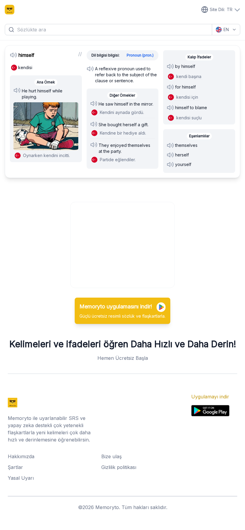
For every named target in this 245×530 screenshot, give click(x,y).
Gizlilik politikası (118, 467)
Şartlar (15, 467)
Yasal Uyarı (21, 478)
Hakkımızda (21, 456)
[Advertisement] (123, 244)
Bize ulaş (111, 456)
